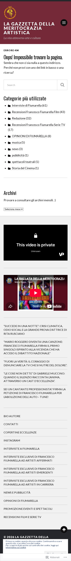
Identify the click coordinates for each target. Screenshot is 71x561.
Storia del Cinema (23, 168)
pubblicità (18, 155)
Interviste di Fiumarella (27, 105)
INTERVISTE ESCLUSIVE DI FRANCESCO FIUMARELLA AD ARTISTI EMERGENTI (29, 470)
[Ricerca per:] (36, 85)
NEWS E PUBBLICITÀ (17, 492)
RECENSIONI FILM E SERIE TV (22, 517)
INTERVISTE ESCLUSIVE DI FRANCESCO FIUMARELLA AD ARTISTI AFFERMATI (29, 458)
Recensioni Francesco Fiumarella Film (35, 112)
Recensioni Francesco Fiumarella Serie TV (38, 125)
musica (16, 142)
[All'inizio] (63, 529)
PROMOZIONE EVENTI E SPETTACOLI (28, 508)
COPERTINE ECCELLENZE (20, 432)
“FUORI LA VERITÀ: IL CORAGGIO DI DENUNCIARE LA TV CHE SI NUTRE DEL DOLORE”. (35, 363)
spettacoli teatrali (23, 162)
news (15, 149)
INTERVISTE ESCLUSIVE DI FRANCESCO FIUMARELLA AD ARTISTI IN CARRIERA (29, 482)
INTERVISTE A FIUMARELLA (21, 448)
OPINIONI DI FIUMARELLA (29, 136)
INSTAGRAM (12, 440)
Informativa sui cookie (16, 547)
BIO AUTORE (12, 416)
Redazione (19, 118)
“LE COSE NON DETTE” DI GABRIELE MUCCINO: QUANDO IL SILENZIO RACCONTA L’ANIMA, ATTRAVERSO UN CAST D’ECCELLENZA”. (34, 377)
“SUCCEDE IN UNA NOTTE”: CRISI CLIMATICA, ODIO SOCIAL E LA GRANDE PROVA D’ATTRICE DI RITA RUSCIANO (35, 329)
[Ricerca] (62, 85)
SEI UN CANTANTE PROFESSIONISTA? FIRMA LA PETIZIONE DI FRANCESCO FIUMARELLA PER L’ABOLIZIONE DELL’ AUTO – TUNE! (35, 392)
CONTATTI (11, 424)
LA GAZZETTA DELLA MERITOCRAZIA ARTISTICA (29, 28)
